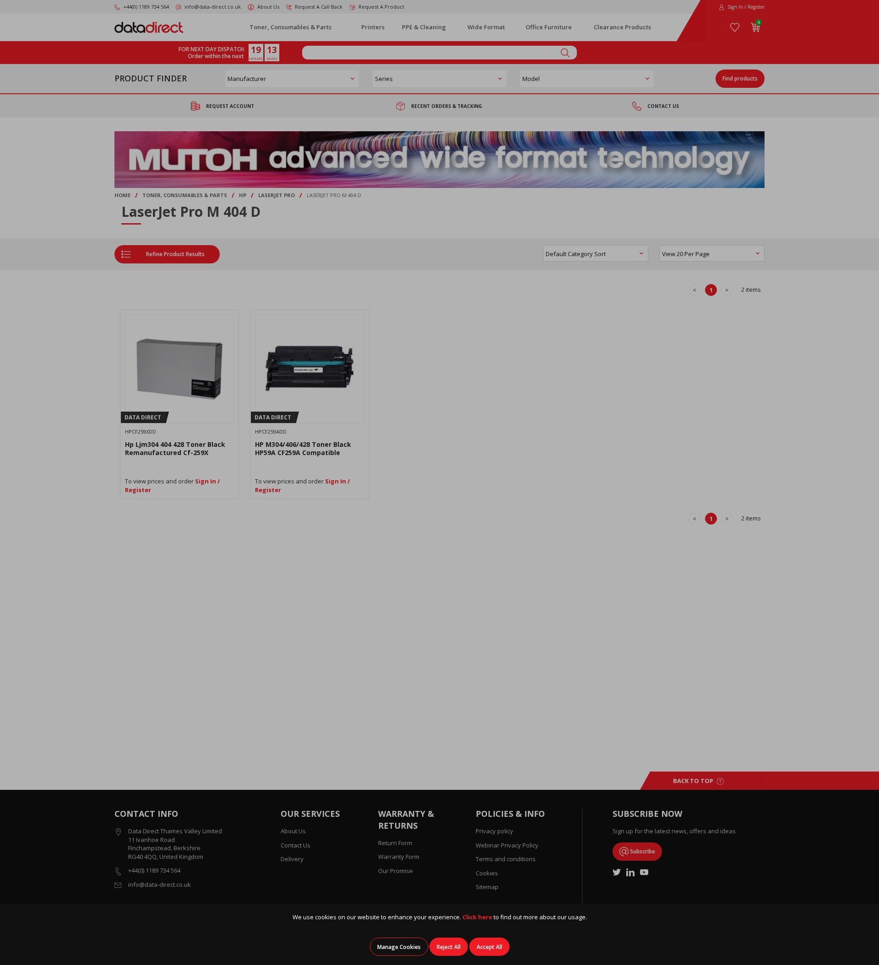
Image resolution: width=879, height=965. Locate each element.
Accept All (489, 947)
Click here (477, 917)
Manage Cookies (399, 947)
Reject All (449, 947)
